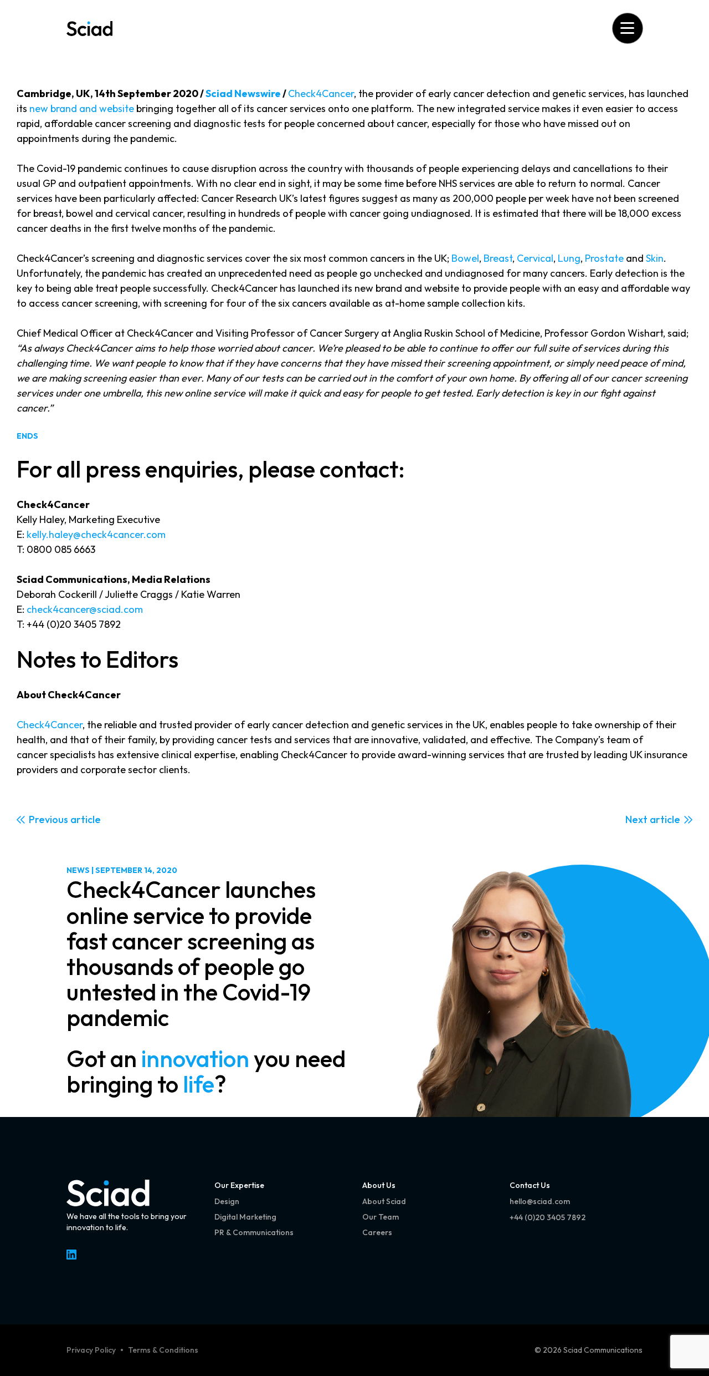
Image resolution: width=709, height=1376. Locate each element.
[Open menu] (627, 28)
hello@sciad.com (540, 1201)
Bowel (465, 258)
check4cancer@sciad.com (85, 609)
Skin (655, 258)
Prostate (604, 258)
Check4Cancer (321, 93)
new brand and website (81, 108)
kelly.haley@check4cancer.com (96, 534)
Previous (48, 819)
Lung (569, 258)
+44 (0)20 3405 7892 (547, 1217)
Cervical (535, 258)
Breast (498, 258)
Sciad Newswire (243, 93)
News (78, 870)
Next (636, 819)
